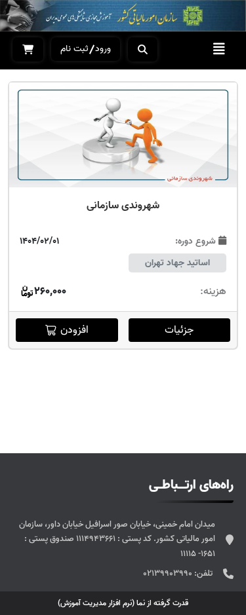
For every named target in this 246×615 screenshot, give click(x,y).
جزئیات (179, 330)
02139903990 (168, 573)
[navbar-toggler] (219, 49)
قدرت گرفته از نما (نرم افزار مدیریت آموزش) (123, 603)
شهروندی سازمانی (123, 205)
